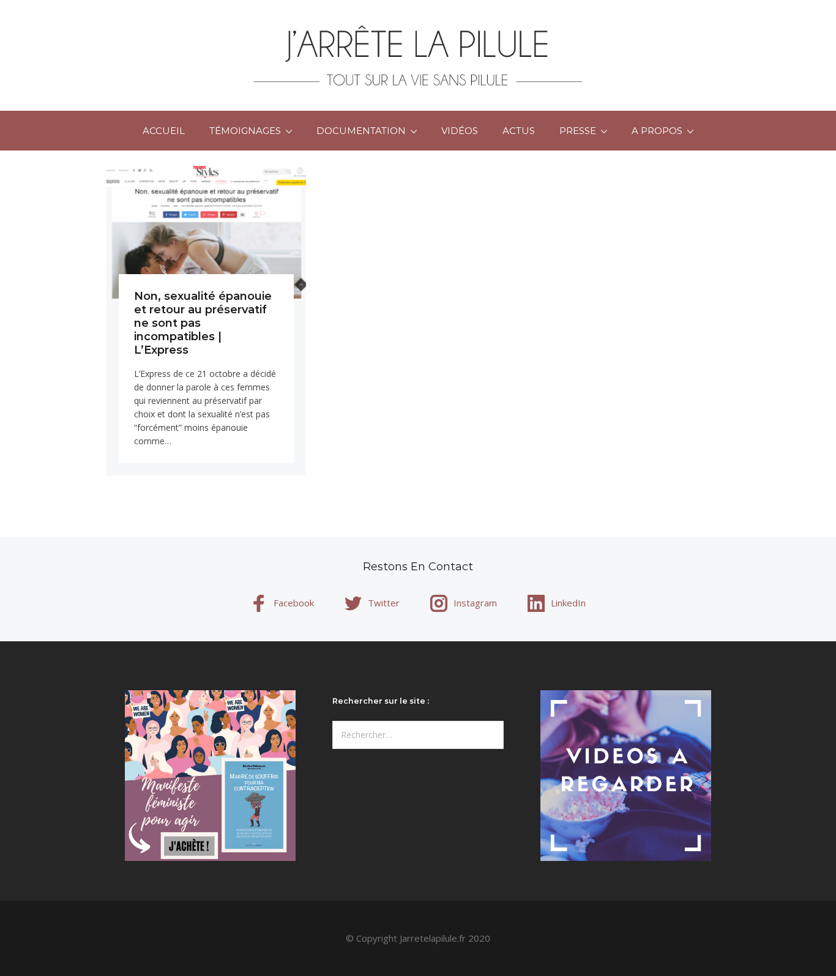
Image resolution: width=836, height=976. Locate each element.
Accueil (164, 130)
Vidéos (459, 130)
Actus (518, 130)
